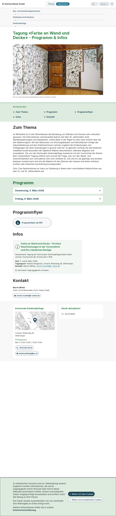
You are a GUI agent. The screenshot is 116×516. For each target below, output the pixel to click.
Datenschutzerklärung (24, 510)
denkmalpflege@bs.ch (28, 353)
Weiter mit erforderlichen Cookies (87, 500)
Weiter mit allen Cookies (82, 494)
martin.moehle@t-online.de (48, 266)
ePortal (104, 4)
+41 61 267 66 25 (25, 348)
